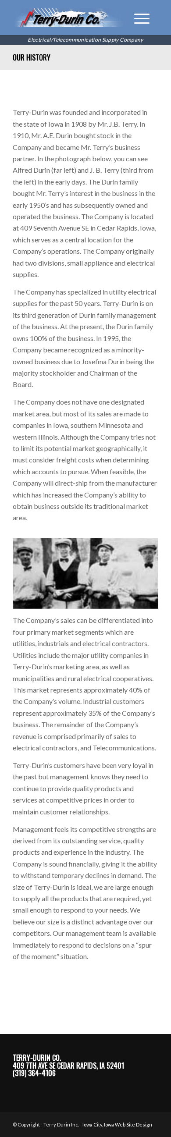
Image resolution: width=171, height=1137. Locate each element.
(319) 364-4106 (34, 1073)
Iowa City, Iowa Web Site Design (117, 1124)
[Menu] (137, 17)
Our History (31, 57)
